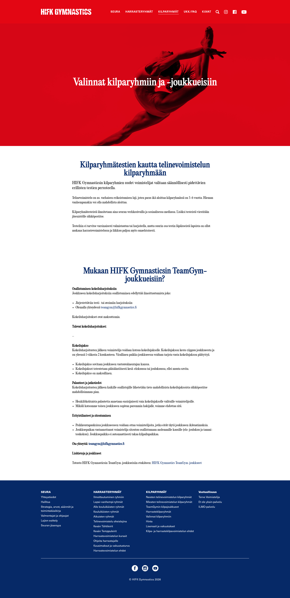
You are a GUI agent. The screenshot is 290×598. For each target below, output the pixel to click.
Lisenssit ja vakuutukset (160, 526)
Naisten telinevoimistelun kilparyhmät (169, 497)
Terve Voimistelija (209, 497)
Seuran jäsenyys (51, 525)
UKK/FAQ (190, 11)
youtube (155, 568)
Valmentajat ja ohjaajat (55, 515)
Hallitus (45, 502)
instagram (145, 568)
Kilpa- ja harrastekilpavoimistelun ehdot (170, 531)
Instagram (226, 12)
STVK (66, 11)
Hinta (149, 521)
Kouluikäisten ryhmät (106, 511)
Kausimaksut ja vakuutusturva (111, 545)
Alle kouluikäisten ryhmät (108, 507)
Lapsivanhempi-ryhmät (108, 502)
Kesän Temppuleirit (105, 531)
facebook (135, 568)
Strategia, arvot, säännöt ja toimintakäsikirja (57, 509)
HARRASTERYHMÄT (107, 492)
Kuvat (206, 11)
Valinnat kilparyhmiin (158, 516)
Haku (217, 12)
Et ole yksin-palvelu (210, 502)
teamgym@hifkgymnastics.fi (119, 307)
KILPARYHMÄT (156, 492)
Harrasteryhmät (139, 11)
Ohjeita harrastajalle (105, 541)
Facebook (234, 12)
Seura (115, 11)
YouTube (244, 12)
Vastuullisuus (208, 492)
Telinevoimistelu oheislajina (110, 521)
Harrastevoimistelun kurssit (110, 536)
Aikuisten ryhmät (103, 516)
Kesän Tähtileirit (103, 526)
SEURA (46, 492)
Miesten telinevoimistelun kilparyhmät (169, 502)
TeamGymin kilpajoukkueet (162, 507)
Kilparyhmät (168, 11)
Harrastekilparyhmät (158, 511)
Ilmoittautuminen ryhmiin (108, 497)
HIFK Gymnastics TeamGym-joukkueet (177, 463)
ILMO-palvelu (207, 507)
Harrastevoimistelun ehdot (109, 550)
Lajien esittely (49, 520)
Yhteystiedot (48, 497)
